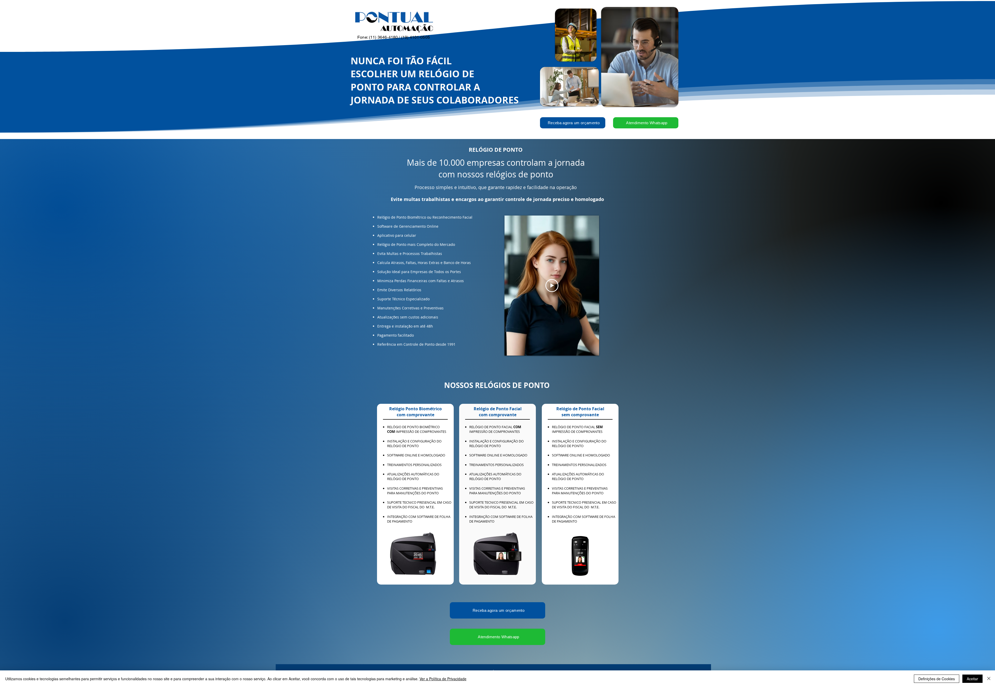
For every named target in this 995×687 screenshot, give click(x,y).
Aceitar (972, 678)
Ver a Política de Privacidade (443, 678)
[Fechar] (989, 679)
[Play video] (551, 285)
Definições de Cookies (936, 678)
